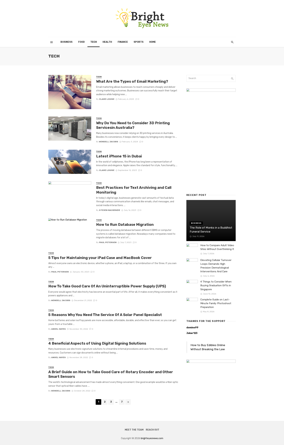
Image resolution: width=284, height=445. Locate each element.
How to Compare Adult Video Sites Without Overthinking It (217, 247)
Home (152, 42)
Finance (123, 42)
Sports (138, 42)
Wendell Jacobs (108, 142)
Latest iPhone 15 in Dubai (119, 156)
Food (81, 42)
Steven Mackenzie (109, 210)
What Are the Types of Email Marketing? (132, 81)
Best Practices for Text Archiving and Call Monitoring (133, 190)
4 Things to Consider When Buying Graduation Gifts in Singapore (216, 285)
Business (66, 42)
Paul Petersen (108, 242)
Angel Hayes (58, 329)
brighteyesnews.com (152, 438)
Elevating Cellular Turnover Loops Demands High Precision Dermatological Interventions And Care (215, 266)
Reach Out (152, 429)
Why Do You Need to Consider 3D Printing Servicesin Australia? (133, 125)
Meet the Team (134, 429)
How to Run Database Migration (125, 224)
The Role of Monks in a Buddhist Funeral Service (211, 229)
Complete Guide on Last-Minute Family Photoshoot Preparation (215, 303)
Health (107, 42)
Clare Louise (106, 99)
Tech (93, 42)
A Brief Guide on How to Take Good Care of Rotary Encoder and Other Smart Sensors (110, 374)
